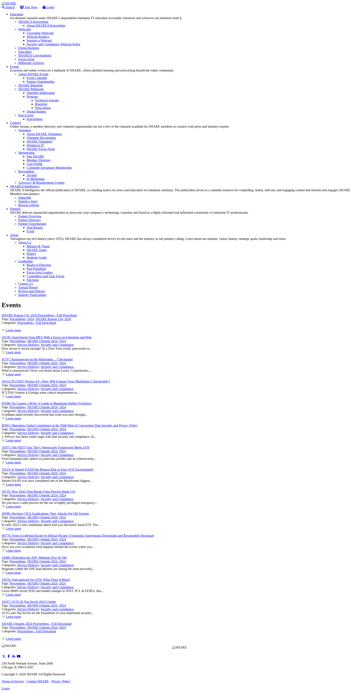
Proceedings (18, 319)
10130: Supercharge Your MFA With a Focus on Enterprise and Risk (47, 337)
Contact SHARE (38, 681)
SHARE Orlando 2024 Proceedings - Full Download (36, 623)
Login (49, 7)
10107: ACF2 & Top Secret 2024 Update (29, 601)
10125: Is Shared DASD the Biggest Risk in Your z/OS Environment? (48, 469)
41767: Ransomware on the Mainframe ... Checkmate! (37, 359)
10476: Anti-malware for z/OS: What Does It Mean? (36, 579)
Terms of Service (13, 681)
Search (10, 7)
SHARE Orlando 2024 (42, 341)
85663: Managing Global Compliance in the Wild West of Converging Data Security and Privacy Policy (70, 425)
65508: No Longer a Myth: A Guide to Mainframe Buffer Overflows (47, 403)
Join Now (31, 7)
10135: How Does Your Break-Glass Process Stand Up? (39, 491)
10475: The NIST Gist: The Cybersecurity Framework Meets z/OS (46, 447)
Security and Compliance (57, 345)
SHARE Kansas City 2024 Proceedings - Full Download (39, 315)
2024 (30, 319)
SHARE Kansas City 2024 (53, 319)
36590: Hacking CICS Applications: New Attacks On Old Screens (45, 513)
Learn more (13, 330)
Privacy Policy (61, 681)
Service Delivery (28, 345)
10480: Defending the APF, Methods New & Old (34, 557)
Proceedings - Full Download (36, 322)
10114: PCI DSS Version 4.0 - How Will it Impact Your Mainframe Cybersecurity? (56, 381)
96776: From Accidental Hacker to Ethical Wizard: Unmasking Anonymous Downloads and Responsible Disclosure (78, 535)
